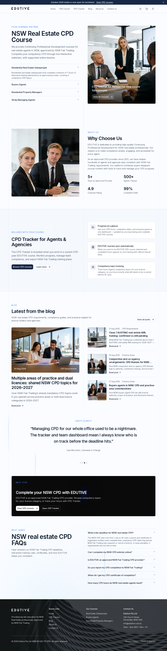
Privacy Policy (131, 641)
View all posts (143, 319)
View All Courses (101, 97)
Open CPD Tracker (50, 508)
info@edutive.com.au (132, 623)
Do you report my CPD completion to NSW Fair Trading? (115, 567)
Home (53, 9)
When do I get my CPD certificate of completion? (112, 575)
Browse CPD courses (22, 267)
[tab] (80, 462)
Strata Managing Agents (23, 100)
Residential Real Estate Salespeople (29, 67)
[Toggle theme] (140, 8)
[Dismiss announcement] (163, 2)
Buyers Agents (19, 84)
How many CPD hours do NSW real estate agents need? (115, 583)
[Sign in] (153, 8)
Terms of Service (148, 641)
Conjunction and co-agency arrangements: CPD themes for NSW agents (129, 362)
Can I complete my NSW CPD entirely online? (110, 552)
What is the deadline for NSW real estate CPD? (111, 532)
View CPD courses (104, 2)
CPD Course (64, 9)
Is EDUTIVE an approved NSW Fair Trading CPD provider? (116, 560)
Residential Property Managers (27, 92)
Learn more (41, 267)
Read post (16, 406)
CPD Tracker (79, 9)
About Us (100, 9)
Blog (90, 9)
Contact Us (112, 9)
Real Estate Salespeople (96, 613)
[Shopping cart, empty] (146, 8)
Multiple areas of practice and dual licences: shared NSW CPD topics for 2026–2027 (44, 383)
